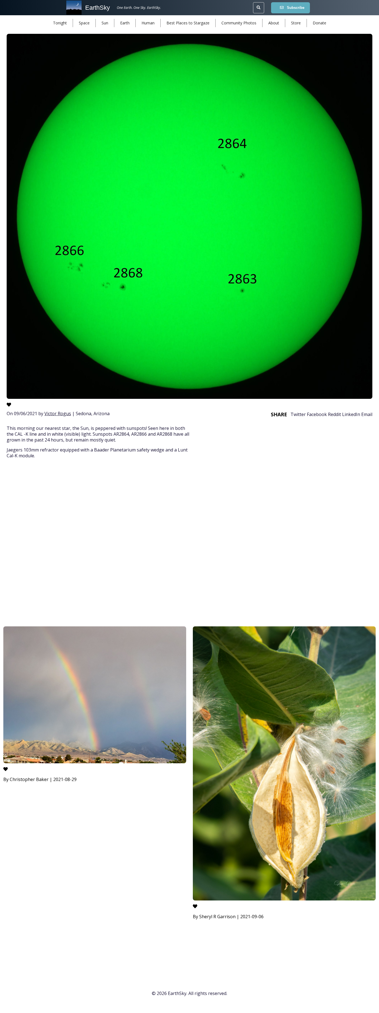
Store (296, 22)
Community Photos (238, 22)
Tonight (60, 22)
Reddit (334, 414)
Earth (125, 22)
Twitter (298, 414)
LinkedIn (351, 414)
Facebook (317, 414)
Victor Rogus (57, 413)
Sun (105, 22)
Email (366, 414)
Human (148, 22)
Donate (319, 22)
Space (84, 22)
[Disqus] (189, 543)
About (273, 22)
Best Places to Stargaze (187, 22)
